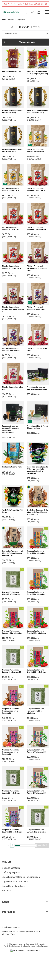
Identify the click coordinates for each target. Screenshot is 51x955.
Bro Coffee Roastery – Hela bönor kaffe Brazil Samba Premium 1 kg (13, 553)
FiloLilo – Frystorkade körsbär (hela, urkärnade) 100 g (37, 268)
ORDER (6, 861)
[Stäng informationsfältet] (46, 3)
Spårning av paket (11, 872)
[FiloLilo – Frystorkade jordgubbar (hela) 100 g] (38, 175)
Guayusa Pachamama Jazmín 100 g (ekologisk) (36, 751)
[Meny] (47, 12)
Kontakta (6, 890)
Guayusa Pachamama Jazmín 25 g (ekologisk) (11, 792)
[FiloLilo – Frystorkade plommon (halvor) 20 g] (13, 335)
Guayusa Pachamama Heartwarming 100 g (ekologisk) (10, 711)
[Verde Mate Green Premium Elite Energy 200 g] (13, 97)
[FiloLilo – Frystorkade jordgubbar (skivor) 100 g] (38, 214)
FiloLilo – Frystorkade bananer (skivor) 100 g (35, 150)
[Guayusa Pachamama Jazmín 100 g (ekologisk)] (38, 736)
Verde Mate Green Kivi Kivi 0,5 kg (12, 511)
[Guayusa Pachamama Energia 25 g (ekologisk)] (13, 656)
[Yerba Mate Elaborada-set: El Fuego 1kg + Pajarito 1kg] (38, 58)
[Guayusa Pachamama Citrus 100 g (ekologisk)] (38, 537)
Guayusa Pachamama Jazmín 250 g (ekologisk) (36, 792)
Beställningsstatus (11, 868)
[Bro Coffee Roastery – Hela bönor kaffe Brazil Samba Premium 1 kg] (13, 537)
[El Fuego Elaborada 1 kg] (13, 58)
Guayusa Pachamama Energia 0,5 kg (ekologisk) (12, 632)
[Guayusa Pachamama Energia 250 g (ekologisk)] (38, 656)
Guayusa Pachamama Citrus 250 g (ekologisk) (36, 593)
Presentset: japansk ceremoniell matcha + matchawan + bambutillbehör (10, 429)
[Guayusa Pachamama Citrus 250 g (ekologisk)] (38, 578)
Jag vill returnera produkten (15, 881)
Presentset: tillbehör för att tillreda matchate (37, 427)
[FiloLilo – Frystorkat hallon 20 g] (13, 374)
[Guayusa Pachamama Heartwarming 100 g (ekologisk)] (13, 695)
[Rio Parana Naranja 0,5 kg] (13, 453)
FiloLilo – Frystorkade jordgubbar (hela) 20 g (10, 228)
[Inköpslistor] (32, 12)
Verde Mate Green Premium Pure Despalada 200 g (37, 112)
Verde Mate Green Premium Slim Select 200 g (13, 150)
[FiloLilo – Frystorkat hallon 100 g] (38, 335)
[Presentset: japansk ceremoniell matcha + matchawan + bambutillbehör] (13, 412)
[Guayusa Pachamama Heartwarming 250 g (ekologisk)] (13, 736)
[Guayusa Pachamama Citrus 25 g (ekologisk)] (13, 578)
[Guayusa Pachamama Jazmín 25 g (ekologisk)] (13, 777)
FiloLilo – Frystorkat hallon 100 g (37, 349)
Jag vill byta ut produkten (14, 886)
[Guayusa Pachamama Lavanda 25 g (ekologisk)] (38, 816)
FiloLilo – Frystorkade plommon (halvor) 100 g (36, 308)
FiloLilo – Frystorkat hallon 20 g (12, 388)
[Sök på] (25, 12)
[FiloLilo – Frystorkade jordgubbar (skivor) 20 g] (13, 253)
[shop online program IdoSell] (25, 951)
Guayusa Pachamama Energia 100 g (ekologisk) (36, 632)
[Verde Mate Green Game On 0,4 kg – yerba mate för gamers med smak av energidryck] (38, 453)
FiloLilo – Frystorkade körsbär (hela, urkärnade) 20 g (13, 309)
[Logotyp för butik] (11, 12)
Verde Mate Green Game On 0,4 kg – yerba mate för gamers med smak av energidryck (37, 470)
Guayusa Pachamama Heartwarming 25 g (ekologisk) (35, 711)
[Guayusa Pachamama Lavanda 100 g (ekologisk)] (13, 816)
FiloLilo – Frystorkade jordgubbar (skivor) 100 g (36, 228)
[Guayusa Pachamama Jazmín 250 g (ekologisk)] (38, 777)
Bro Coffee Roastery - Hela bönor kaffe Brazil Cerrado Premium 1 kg (37, 512)
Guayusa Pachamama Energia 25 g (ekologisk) (11, 671)
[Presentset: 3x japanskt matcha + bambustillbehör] (38, 374)
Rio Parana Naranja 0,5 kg (12, 467)
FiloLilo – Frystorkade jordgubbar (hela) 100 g (36, 189)
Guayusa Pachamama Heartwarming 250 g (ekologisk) (10, 752)
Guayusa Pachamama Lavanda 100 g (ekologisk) (12, 831)
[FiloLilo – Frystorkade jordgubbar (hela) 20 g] (13, 214)
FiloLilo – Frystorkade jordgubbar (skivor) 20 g (11, 267)
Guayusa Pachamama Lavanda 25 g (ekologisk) (36, 831)
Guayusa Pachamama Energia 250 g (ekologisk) (36, 671)
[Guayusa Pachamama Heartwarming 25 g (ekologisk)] (38, 695)
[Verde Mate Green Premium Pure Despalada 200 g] (38, 97)
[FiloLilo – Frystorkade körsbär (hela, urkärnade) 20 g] (13, 294)
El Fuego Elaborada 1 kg (11, 72)
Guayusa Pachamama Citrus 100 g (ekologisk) (36, 552)
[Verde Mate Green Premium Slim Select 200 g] (13, 136)
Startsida (11, 19)
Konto (5, 902)
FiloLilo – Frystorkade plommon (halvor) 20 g (10, 349)
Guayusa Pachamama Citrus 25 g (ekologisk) (11, 593)
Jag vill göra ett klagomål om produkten (21, 877)
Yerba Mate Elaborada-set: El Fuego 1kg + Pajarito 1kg (37, 73)
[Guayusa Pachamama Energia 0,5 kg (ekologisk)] (13, 617)
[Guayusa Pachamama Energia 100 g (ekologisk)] (38, 617)
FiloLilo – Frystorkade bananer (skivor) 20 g (10, 189)
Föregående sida (27, 42)
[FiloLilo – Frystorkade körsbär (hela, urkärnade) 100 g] (38, 253)
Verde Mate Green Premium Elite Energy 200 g (13, 112)
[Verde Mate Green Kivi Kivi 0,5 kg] (13, 496)
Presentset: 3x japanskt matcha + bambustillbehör (37, 388)
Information (9, 912)
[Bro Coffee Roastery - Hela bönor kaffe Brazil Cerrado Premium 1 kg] (38, 496)
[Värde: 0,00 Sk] (38, 12)
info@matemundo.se (11, 927)
